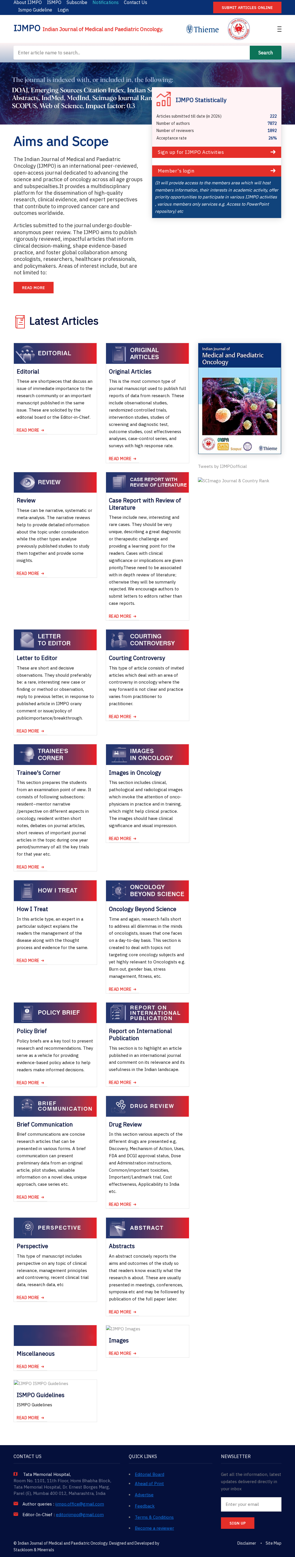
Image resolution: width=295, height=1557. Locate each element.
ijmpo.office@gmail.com (79, 1504)
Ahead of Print (149, 1483)
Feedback (145, 1506)
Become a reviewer (154, 1528)
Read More (33, 287)
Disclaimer (246, 1543)
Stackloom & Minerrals (34, 1549)
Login (63, 9)
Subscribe (77, 2)
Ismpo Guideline (35, 10)
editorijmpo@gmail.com (80, 1514)
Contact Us (135, 2)
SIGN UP (238, 1523)
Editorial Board (149, 1474)
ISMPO (54, 2)
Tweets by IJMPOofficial (222, 466)
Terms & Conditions (154, 1517)
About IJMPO (28, 2)
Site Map (273, 1543)
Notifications (105, 2)
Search (265, 53)
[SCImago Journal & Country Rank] (233, 481)
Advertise (144, 1494)
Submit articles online (247, 7)
